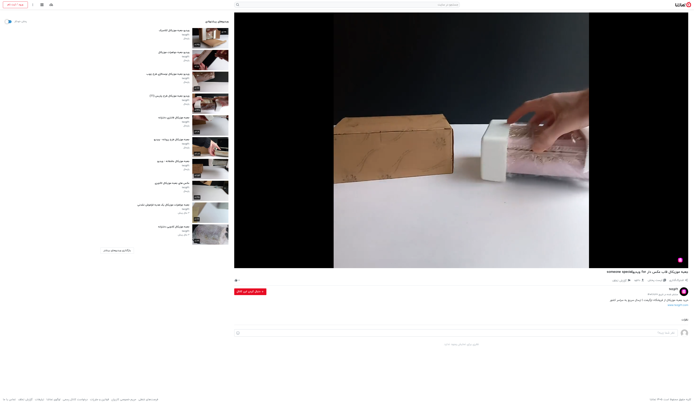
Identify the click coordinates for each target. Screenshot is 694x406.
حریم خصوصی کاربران (123, 399)
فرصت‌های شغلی (148, 399)
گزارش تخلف (25, 399)
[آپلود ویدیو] (51, 4)
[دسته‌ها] (42, 5)
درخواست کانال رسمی (75, 399)
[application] (461, 140)
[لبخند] (238, 333)
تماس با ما (9, 399)
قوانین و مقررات (99, 399)
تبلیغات (39, 399)
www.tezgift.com (678, 305)
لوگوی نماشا (53, 399)
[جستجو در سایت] (237, 5)
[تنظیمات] (33, 5)
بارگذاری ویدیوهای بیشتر (117, 250)
